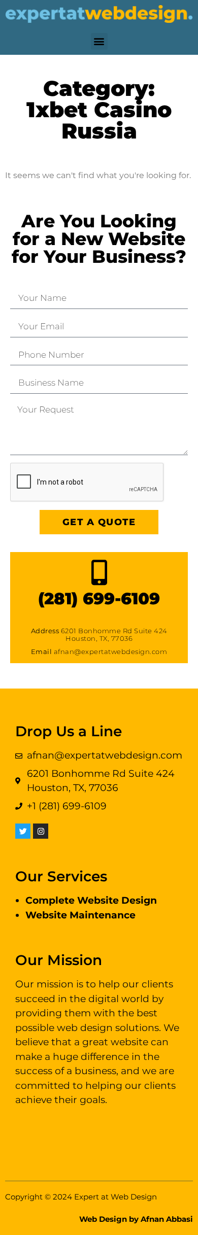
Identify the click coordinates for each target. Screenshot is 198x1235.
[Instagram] (40, 831)
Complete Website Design (91, 900)
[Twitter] (22, 831)
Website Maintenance (80, 915)
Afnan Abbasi (167, 1219)
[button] (99, 41)
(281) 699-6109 (99, 598)
